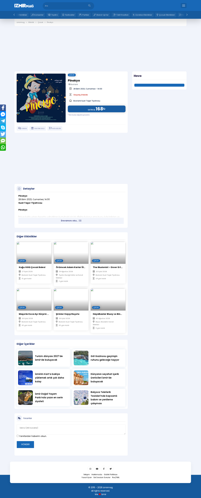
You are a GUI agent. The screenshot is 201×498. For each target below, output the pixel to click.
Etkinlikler (22, 14)
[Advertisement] (100, 46)
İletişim (87, 474)
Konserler (39, 14)
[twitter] (111, 469)
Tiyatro (54, 14)
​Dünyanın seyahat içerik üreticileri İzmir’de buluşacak (105, 378)
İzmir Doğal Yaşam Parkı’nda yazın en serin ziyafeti (49, 397)
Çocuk (71, 75)
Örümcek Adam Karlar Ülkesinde (74, 267)
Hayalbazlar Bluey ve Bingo (108, 314)
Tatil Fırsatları (122, 14)
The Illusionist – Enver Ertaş (108, 267)
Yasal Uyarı (87, 477)
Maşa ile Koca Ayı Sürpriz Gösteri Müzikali (42, 314)
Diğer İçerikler (26, 344)
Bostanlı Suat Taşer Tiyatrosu (86, 101)
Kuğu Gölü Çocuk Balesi (32, 267)
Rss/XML (115, 477)
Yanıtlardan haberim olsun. (33, 436)
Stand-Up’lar (102, 14)
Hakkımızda (97, 474)
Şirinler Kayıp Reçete (67, 314)
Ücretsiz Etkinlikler (143, 14)
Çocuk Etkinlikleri (167, 14)
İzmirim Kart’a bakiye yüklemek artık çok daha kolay (49, 378)
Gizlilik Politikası (110, 474)
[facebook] (104, 469)
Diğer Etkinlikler (27, 236)
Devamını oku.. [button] (69, 220)
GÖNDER (25, 444)
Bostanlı (74, 84)
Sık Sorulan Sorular (101, 477)
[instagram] (90, 469)
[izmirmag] (24, 5)
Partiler (85, 14)
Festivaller (70, 14)
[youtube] (97, 469)
